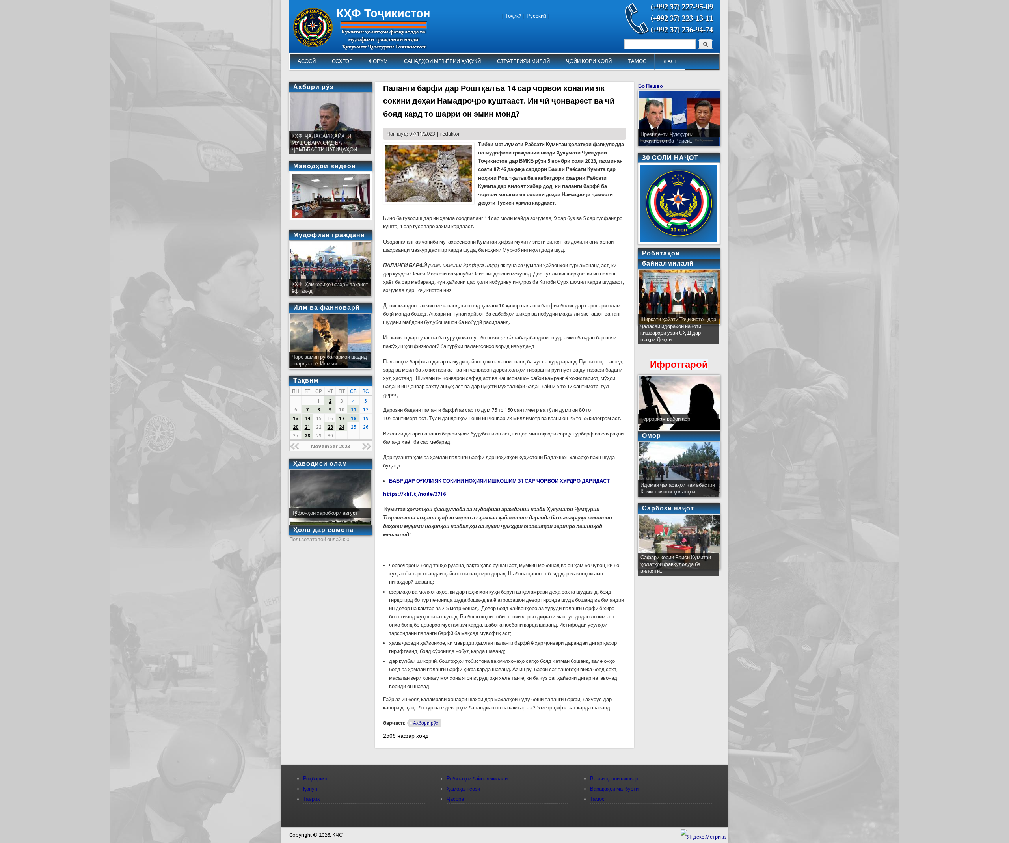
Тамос (597, 799)
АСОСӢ (307, 61)
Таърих (311, 799)
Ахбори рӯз (425, 723)
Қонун (310, 789)
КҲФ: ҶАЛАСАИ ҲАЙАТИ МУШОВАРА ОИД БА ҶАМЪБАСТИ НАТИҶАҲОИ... (326, 143)
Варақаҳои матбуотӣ (614, 789)
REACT (670, 61)
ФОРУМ (378, 61)
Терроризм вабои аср (665, 419)
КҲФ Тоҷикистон (383, 13)
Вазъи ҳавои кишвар (614, 779)
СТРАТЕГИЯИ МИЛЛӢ (523, 61)
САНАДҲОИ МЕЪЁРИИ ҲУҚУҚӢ (442, 61)
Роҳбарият (315, 779)
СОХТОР (342, 61)
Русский (536, 16)
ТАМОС (637, 61)
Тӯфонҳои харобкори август (325, 513)
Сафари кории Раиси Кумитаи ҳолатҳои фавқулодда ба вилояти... (675, 564)
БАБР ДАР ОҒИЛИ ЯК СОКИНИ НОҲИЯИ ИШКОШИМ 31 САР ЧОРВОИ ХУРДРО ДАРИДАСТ (499, 481)
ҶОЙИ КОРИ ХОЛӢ (589, 61)
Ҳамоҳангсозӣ (463, 789)
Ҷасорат (456, 799)
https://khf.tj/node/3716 (414, 494)
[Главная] (313, 45)
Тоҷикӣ (513, 16)
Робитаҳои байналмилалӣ (477, 779)
